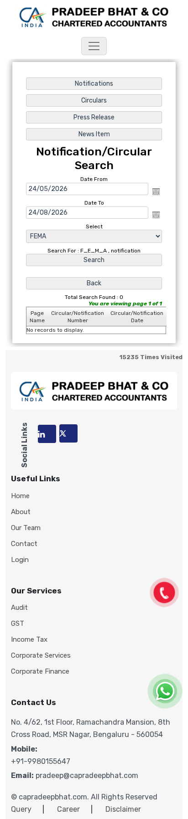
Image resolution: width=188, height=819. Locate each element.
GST (17, 623)
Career (68, 809)
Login (20, 559)
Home (20, 496)
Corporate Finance (40, 671)
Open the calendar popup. (156, 191)
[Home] (94, 16)
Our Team (26, 528)
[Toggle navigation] (94, 46)
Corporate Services (41, 655)
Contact (24, 544)
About (21, 512)
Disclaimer (123, 809)
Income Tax (29, 639)
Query (21, 809)
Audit (19, 607)
